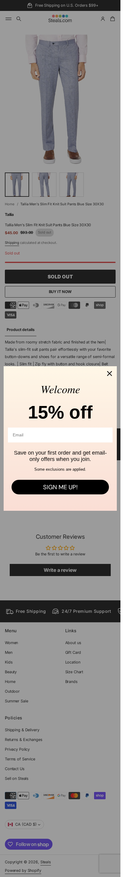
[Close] (109, 373)
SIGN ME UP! (60, 487)
